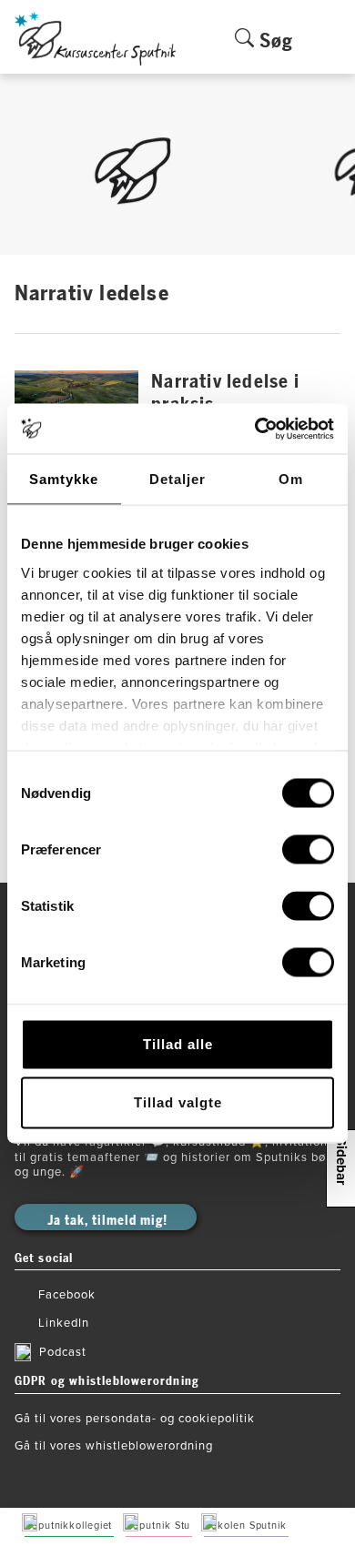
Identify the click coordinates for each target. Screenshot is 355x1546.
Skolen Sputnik (249, 1525)
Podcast (62, 1352)
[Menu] (330, 51)
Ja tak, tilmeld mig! (107, 1220)
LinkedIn (63, 1323)
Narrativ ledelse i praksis (225, 393)
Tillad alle (178, 1044)
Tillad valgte (178, 1102)
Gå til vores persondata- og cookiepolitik (135, 1418)
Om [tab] (291, 479)
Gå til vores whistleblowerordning (114, 1446)
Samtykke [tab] (63, 479)
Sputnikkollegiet (72, 1525)
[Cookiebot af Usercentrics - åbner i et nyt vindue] (255, 428)
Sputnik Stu (161, 1525)
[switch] (308, 849)
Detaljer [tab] (177, 479)
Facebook (67, 1295)
